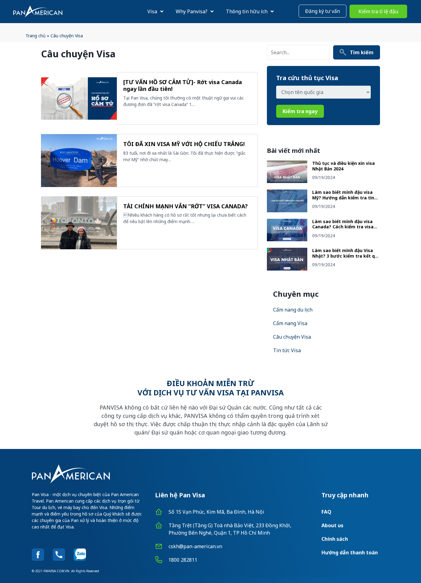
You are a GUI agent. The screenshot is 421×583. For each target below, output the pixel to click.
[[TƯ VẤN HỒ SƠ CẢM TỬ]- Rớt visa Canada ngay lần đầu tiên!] (79, 98)
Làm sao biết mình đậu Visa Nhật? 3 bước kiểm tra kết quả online (346, 255)
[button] (322, 11)
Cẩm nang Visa (290, 323)
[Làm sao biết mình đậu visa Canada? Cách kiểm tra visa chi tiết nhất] (287, 239)
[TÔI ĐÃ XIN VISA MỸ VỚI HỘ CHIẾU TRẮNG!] (79, 160)
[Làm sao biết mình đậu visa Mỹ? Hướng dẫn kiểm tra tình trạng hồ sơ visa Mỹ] (287, 210)
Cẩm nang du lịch (293, 309)
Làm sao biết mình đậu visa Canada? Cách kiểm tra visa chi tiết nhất (343, 226)
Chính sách (334, 539)
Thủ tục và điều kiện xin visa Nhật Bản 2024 (343, 166)
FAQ (326, 511)
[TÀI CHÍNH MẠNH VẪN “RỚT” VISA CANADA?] (79, 222)
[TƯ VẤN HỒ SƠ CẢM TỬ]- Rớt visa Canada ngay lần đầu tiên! (182, 85)
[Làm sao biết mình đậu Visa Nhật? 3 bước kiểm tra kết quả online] (287, 268)
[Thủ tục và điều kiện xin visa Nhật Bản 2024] (287, 181)
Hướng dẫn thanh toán (349, 552)
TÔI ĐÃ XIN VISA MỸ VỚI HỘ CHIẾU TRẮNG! (184, 144)
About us (332, 525)
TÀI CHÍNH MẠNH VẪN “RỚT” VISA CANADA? (185, 206)
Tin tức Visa (287, 350)
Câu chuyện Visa (292, 336)
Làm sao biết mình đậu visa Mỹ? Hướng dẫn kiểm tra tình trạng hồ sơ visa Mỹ (344, 197)
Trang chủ (36, 36)
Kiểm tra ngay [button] (300, 111)
